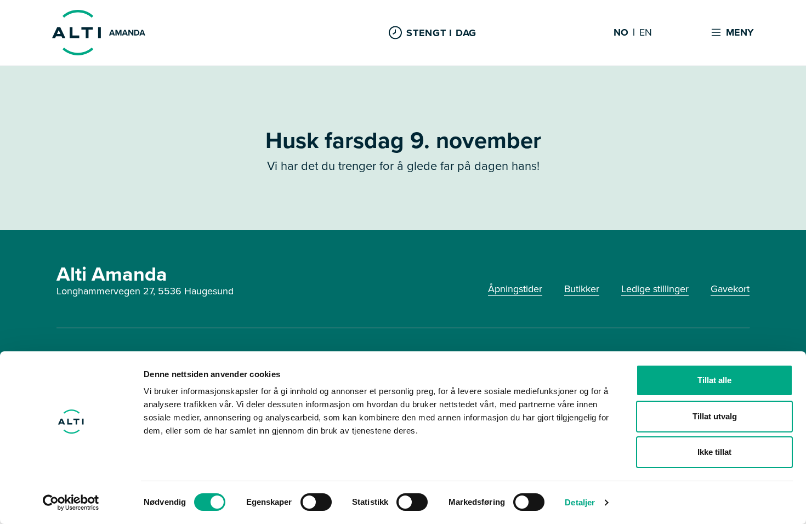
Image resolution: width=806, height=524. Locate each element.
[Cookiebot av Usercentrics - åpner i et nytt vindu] (71, 502)
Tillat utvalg (715, 416)
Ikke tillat (714, 452)
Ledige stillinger (655, 289)
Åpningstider (515, 289)
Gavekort (730, 289)
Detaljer (580, 502)
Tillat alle (714, 380)
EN (645, 32)
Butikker (581, 289)
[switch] (316, 502)
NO (621, 32)
